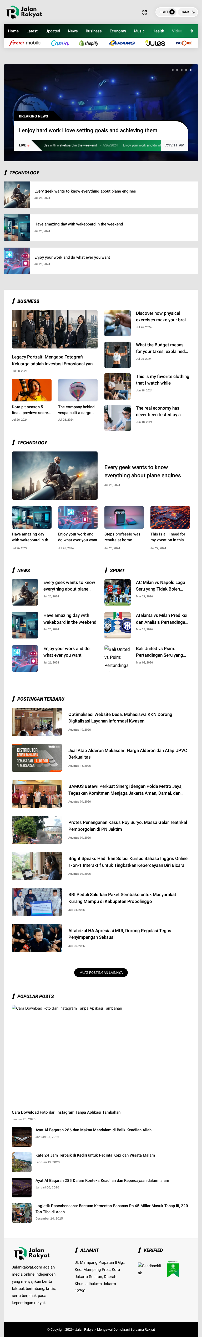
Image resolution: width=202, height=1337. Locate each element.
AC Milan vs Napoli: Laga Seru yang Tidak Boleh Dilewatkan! (160, 586)
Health (158, 31)
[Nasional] (27, 43)
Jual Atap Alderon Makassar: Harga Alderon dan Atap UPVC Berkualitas (127, 754)
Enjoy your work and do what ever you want (132, 145)
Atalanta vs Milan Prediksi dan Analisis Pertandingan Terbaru (162, 619)
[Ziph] (124, 43)
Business (94, 31)
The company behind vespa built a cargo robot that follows (76, 410)
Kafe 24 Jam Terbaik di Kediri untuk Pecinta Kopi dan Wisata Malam (95, 1155)
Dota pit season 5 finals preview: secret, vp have (31, 410)
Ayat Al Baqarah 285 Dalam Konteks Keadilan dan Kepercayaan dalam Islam (102, 1180)
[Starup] (157, 43)
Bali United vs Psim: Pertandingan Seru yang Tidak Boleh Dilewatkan (159, 652)
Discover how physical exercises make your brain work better (162, 317)
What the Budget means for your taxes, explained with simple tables (160, 348)
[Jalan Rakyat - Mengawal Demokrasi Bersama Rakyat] (23, 11)
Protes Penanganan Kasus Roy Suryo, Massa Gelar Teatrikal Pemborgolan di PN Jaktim (127, 826)
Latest (32, 31)
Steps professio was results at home (122, 537)
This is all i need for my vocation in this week (167, 537)
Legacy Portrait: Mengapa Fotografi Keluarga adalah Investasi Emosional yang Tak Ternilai (53, 360)
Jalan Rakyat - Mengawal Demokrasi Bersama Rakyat (115, 1329)
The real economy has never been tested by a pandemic (158, 411)
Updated (53, 31)
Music (139, 31)
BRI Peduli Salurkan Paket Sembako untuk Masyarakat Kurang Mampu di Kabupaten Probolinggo (122, 898)
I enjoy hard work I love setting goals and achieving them (88, 130)
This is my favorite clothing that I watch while (162, 380)
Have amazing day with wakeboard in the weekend (78, 224)
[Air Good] (62, 43)
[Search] (145, 12)
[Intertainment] (91, 43)
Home (13, 31)
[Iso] (187, 43)
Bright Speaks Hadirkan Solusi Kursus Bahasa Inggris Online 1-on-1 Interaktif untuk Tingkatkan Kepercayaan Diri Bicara (128, 862)
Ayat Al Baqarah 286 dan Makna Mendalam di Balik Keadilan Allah (94, 1130)
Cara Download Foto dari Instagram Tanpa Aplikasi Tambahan (66, 1112)
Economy (118, 31)
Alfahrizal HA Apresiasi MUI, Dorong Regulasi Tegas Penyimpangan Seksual (119, 934)
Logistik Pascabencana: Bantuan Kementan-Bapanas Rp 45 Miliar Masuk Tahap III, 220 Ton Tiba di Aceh (112, 1208)
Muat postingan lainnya (101, 973)
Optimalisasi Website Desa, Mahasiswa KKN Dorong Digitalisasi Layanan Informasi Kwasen (120, 718)
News (73, 31)
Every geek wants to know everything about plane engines (85, 191)
